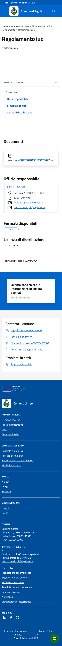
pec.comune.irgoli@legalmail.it (29, 207)
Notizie (5, 482)
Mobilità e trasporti (11, 465)
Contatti (18, 634)
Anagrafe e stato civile (13, 451)
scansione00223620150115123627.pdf (31, 160)
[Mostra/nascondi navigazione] (6, 11)
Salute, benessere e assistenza (17, 460)
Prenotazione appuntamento (16, 573)
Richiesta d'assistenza (13, 582)
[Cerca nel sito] (53, 11)
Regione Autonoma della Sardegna (20, 2)
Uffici (4, 429)
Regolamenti (8, 30)
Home (5, 26)
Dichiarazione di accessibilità (16, 601)
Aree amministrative (12, 424)
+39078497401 (22, 198)
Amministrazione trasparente (17, 587)
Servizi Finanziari (16, 186)
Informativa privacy (12, 592)
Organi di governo (11, 420)
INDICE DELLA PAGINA (14, 82)
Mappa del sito (46, 631)
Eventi (5, 513)
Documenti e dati (41, 26)
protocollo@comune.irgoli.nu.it (24, 554)
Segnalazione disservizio (14, 577)
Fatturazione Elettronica (14, 631)
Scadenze (6, 491)
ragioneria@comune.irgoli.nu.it (29, 202)
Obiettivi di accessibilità (26, 638)
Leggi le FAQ (8, 568)
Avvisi (5, 486)
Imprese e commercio (12, 455)
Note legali (7, 597)
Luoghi (5, 508)
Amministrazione (20, 26)
